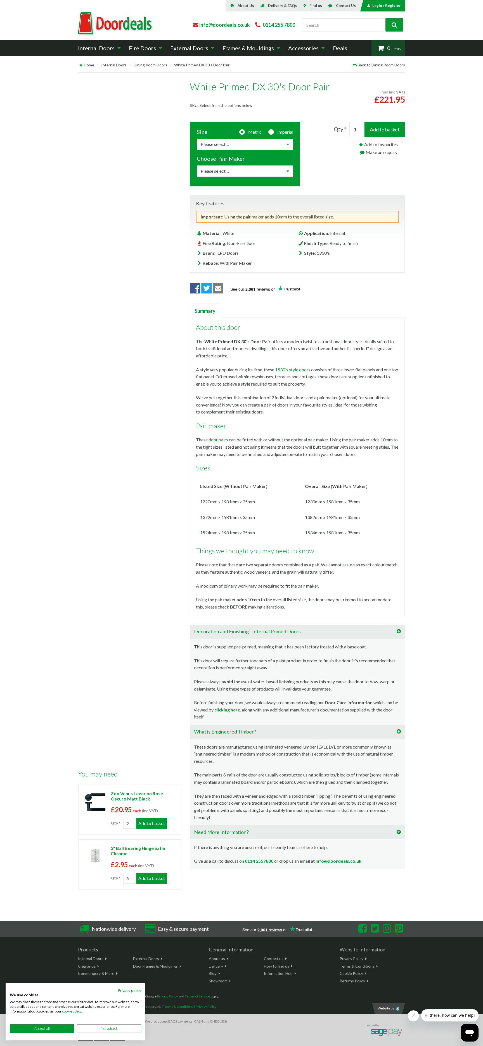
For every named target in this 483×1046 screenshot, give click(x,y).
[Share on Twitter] (206, 288)
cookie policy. (72, 1011)
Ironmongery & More (96, 973)
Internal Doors (114, 64)
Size (202, 131)
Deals (340, 48)
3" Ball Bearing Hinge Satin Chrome (138, 850)
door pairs (218, 439)
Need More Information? (221, 832)
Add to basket (385, 129)
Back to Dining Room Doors (381, 64)
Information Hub (278, 973)
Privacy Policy (351, 958)
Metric (255, 131)
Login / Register (386, 5)
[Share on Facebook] (195, 288)
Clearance (87, 966)
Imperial (285, 131)
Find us (315, 5)
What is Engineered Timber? (225, 731)
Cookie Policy (351, 973)
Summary (205, 311)
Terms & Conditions (357, 966)
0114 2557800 (259, 861)
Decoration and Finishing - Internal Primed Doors (247, 631)
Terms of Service (197, 996)
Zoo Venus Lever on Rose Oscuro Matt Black (137, 796)
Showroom (218, 980)
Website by (386, 1008)
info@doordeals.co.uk (338, 861)
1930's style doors (292, 369)
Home (89, 64)
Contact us (273, 958)
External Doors (146, 958)
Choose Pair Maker (221, 158)
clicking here (227, 709)
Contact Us (346, 5)
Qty (114, 823)
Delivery (216, 966)
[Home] (81, 64)
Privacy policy (129, 990)
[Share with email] (218, 288)
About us (217, 958)
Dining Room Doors (150, 64)
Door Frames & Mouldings (155, 966)
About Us (246, 5)
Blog (213, 973)
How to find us (276, 966)
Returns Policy (352, 980)
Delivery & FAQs (282, 5)
